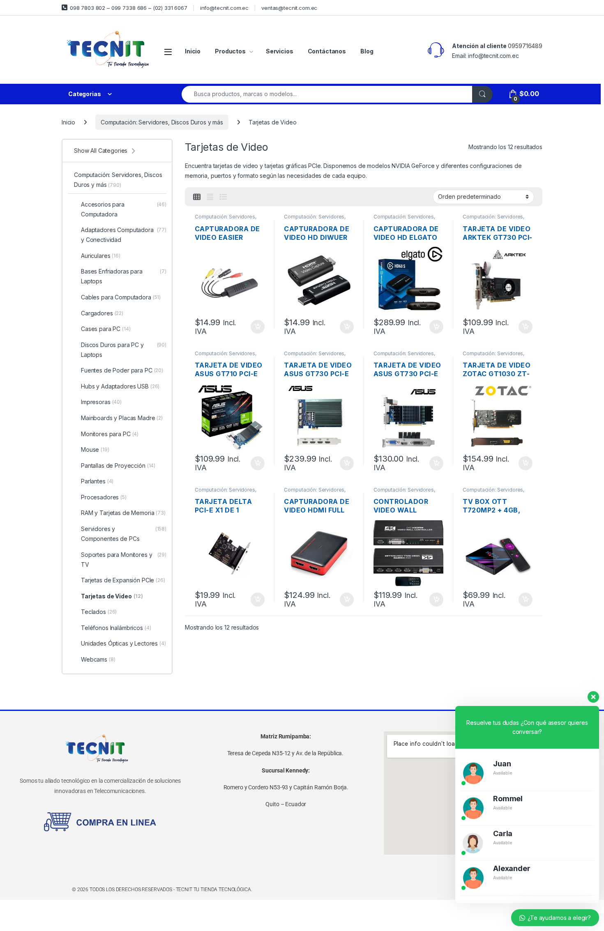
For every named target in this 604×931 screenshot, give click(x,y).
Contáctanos (327, 51)
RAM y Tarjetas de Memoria (123, 512)
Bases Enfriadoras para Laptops (123, 276)
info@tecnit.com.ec (224, 8)
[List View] (223, 197)
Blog (366, 51)
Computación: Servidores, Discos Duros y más (162, 122)
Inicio (193, 51)
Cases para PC (106, 328)
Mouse (95, 449)
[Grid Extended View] (210, 197)
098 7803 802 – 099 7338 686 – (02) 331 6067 (128, 8)
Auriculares (100, 255)
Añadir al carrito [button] (255, 327)
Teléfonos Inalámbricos (116, 627)
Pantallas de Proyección (118, 465)
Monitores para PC (109, 433)
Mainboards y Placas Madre (122, 417)
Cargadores (102, 313)
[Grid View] (197, 197)
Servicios (279, 51)
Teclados (99, 611)
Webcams (98, 659)
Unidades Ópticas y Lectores (123, 643)
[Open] (168, 51)
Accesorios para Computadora (123, 209)
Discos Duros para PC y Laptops (123, 349)
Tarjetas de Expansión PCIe (123, 580)
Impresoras (101, 401)
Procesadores (104, 497)
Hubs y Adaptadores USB (120, 386)
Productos (230, 51)
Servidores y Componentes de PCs (123, 533)
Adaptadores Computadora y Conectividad (123, 234)
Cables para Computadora (121, 297)
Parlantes (97, 481)
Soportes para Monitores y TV (123, 559)
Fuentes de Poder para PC (122, 370)
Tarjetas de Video (112, 596)
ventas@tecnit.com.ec (289, 8)
